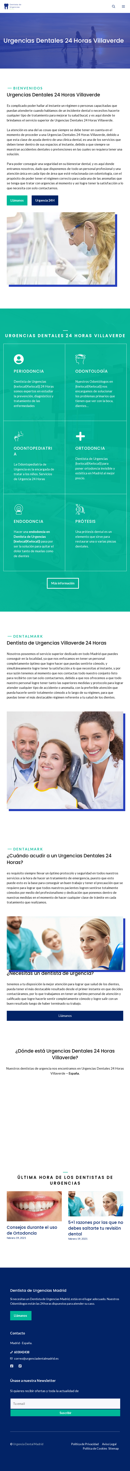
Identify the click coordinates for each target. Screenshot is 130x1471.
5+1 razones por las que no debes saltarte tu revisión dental (95, 1228)
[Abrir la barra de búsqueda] (113, 6)
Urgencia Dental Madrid (28, 1444)
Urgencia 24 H (45, 200)
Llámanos (17, 200)
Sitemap (113, 1448)
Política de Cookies (95, 1448)
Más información (62, 583)
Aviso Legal (109, 1444)
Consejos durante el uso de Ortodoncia (32, 1230)
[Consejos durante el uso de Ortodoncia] (34, 1219)
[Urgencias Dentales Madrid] (12, 6)
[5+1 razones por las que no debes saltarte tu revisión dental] (95, 1214)
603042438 (21, 1352)
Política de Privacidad (85, 1444)
